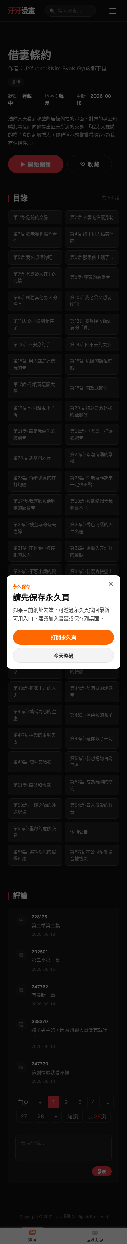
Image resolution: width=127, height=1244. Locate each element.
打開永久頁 (63, 637)
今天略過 (64, 656)
